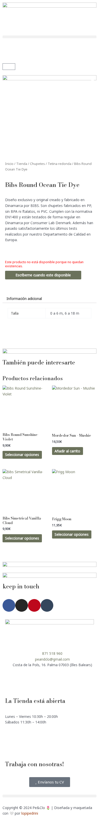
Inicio (9, 164)
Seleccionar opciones (22, 454)
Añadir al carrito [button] (67, 451)
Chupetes (37, 164)
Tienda (21, 164)
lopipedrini (29, 813)
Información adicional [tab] (24, 298)
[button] (49, 36)
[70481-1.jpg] (49, 114)
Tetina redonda (59, 164)
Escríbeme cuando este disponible (43, 275)
